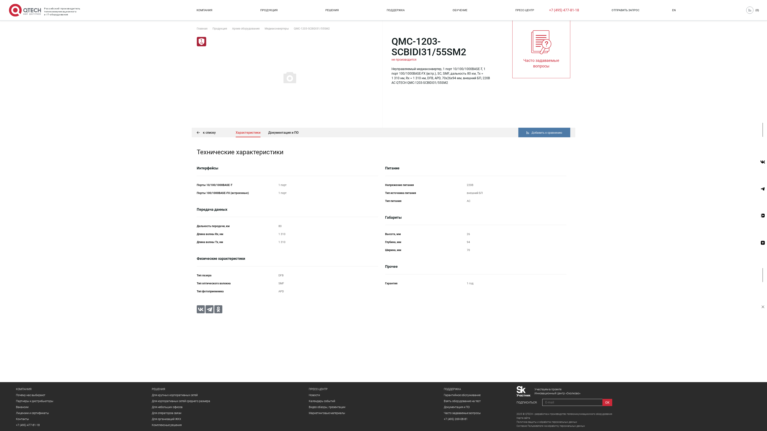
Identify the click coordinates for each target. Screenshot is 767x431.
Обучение (460, 10)
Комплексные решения (167, 425)
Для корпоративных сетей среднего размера (181, 401)
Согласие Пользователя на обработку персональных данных (551, 426)
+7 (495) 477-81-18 (564, 10)
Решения (332, 10)
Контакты (22, 419)
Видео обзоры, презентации (327, 407)
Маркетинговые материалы (327, 413)
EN (674, 10)
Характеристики (248, 132)
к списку (209, 132)
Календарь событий (322, 401)
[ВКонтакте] (201, 309)
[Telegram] (210, 309)
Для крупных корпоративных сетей (175, 395)
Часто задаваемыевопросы (541, 63)
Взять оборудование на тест (462, 401)
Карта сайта (523, 418)
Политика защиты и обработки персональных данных (547, 422)
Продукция (269, 10)
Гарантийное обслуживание (462, 395)
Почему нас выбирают (30, 395)
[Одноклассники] (218, 309)
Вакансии (22, 407)
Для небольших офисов (167, 407)
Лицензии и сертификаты (32, 413)
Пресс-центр (524, 10)
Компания (204, 10)
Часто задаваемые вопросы (462, 413)
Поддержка (396, 10)
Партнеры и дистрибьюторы (34, 401)
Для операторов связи (166, 413)
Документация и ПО (283, 132)
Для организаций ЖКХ (166, 419)
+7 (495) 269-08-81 (456, 419)
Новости (314, 395)
